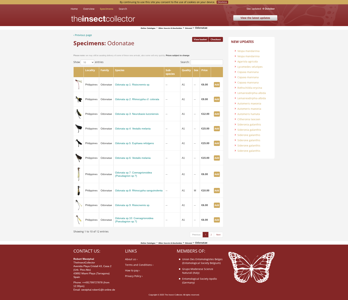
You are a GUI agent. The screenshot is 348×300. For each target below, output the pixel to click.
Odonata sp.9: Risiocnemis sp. (132, 205)
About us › (131, 259)
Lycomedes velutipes (250, 66)
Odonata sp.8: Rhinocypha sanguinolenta (139, 190)
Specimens (106, 9)
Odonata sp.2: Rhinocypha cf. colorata (137, 99)
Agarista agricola (247, 61)
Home (77, 9)
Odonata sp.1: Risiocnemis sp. (132, 84)
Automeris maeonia (249, 103)
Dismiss (222, 2)
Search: (185, 62)
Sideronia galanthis (249, 124)
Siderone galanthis (248, 135)
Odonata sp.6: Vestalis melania (133, 157)
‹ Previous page (82, 35)
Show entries (88, 62)
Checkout (216, 39)
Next (218, 234)
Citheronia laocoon (248, 119)
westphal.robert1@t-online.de (98, 289)
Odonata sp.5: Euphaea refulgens (134, 143)
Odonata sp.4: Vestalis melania (133, 128)
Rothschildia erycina (249, 87)
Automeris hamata (248, 114)
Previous (196, 234)
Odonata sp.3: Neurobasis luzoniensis (137, 113)
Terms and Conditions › (139, 265)
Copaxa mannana (248, 72)
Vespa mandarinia (248, 51)
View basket (200, 39)
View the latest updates (255, 18)
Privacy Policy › (134, 276)
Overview (88, 9)
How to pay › (132, 270)
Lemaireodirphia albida (251, 93)
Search (123, 9)
